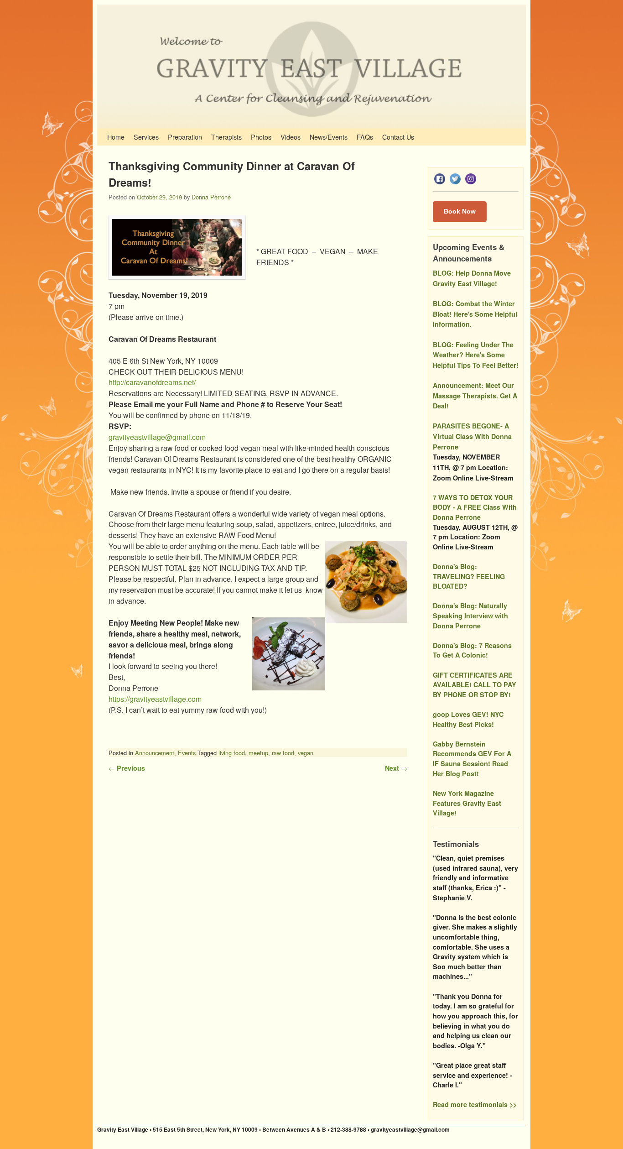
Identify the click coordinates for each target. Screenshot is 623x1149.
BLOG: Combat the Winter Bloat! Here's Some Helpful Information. (475, 314)
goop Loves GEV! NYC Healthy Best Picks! (468, 719)
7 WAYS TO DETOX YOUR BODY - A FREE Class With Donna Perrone (475, 507)
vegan (305, 752)
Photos (261, 136)
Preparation (185, 136)
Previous (127, 768)
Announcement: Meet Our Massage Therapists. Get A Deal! (475, 395)
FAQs (365, 136)
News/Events (329, 136)
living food (231, 752)
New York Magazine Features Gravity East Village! (467, 803)
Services (146, 136)
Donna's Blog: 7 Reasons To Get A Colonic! (472, 650)
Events (187, 752)
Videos (290, 136)
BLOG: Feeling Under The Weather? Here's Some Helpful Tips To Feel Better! (476, 355)
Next (396, 768)
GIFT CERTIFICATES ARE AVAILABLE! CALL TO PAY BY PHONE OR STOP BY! (474, 684)
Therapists (226, 136)
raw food (283, 752)
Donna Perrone (211, 197)
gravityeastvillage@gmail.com (157, 437)
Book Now (460, 211)
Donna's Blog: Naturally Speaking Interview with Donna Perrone (470, 615)
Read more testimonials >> (475, 1104)
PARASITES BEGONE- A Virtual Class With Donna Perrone (472, 436)
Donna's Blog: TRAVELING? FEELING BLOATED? (469, 576)
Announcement (154, 752)
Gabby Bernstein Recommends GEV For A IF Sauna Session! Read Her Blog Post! (472, 758)
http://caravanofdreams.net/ (152, 382)
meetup (258, 752)
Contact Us (398, 136)
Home (116, 136)
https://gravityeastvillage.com (155, 699)
